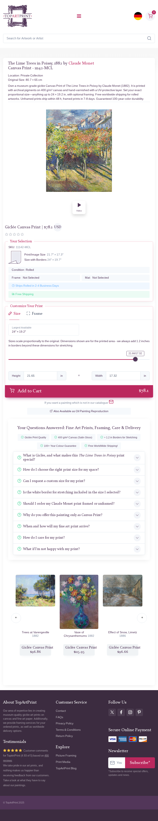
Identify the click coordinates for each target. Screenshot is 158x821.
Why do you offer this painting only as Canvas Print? (62, 515)
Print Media (63, 762)
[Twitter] (112, 712)
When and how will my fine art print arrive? (56, 526)
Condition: (23, 270)
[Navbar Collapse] (79, 16)
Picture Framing (66, 755)
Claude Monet (81, 63)
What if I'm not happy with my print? (51, 549)
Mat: (97, 277)
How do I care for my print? (44, 538)
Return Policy (64, 736)
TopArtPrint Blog (66, 768)
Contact (61, 711)
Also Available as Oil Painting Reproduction (80, 411)
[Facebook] (121, 712)
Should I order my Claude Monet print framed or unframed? (68, 504)
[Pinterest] (139, 712)
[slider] (135, 359)
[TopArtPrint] (17, 16)
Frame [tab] (37, 314)
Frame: (25, 277)
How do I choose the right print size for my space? (61, 469)
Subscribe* (140, 763)
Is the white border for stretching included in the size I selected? (71, 492)
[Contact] (111, 402)
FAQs (59, 717)
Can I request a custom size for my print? (54, 481)
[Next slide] (142, 618)
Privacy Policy (64, 723)
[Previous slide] (16, 618)
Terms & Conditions (68, 730)
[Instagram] (130, 712)
